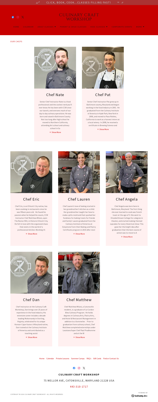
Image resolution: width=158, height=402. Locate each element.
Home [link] (16, 27)
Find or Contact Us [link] (111, 358)
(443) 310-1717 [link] (128, 17)
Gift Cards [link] (97, 358)
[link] (12, 17)
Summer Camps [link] (78, 358)
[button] (145, 17)
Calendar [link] (28, 27)
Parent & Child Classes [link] (73, 27)
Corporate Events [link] (122, 27)
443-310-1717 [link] (79, 386)
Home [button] (41, 358)
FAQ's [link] (89, 358)
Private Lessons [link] (62, 358)
